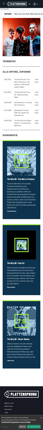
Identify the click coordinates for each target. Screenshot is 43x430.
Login (6, 412)
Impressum (8, 409)
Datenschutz (8, 406)
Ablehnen (22, 427)
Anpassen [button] (5, 427)
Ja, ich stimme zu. (34, 427)
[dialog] (21, 422)
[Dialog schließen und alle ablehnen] (41, 416)
